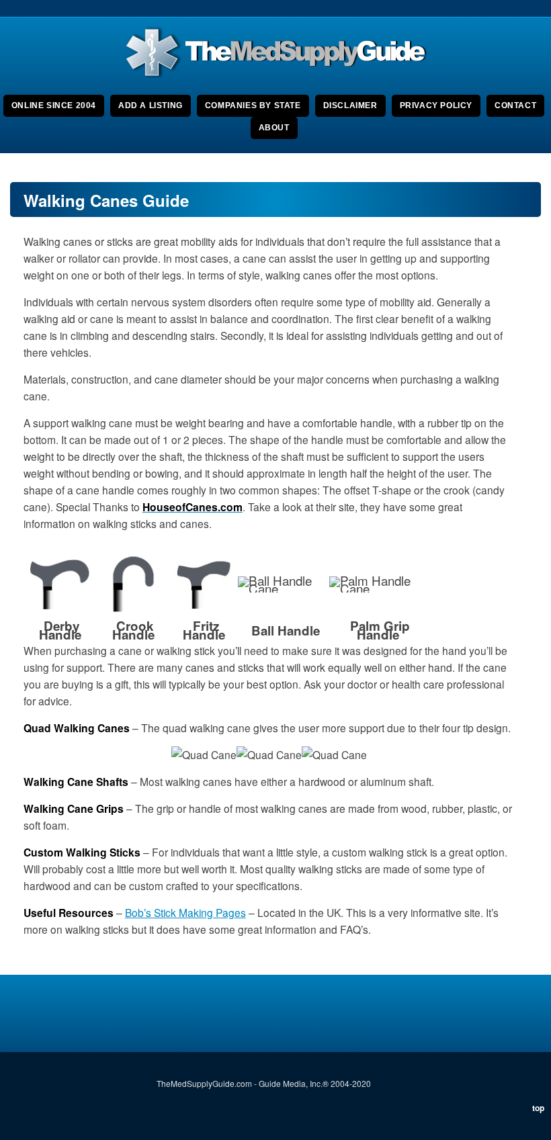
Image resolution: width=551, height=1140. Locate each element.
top (538, 1108)
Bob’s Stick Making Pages (185, 912)
